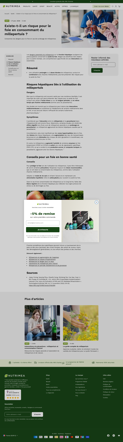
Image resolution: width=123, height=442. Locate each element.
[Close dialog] (96, 202)
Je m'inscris (43, 230)
